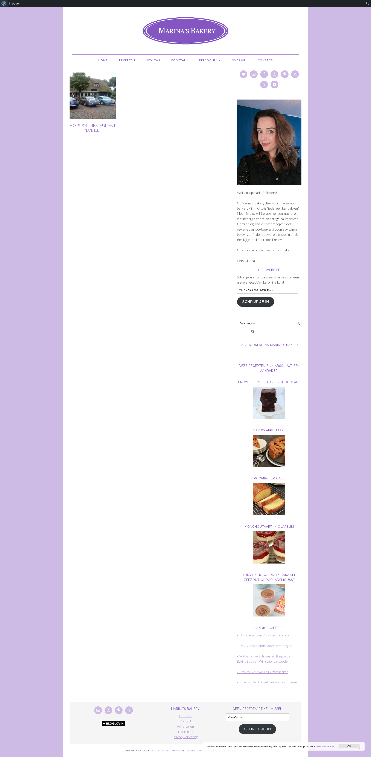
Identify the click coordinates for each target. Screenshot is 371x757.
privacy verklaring (185, 737)
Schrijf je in (255, 302)
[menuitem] (4, 3)
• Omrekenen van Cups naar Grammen (264, 635)
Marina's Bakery (185, 28)
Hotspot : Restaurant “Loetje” (93, 128)
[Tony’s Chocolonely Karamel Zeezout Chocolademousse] (269, 600)
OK (349, 746)
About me (185, 716)
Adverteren (185, 726)
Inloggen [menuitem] (15, 3)
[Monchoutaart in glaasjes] (269, 547)
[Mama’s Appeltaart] (269, 451)
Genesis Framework (201, 750)
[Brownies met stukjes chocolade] (269, 403)
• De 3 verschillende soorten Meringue (264, 646)
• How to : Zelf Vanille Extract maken (262, 672)
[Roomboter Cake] (269, 499)
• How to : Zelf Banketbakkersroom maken (267, 682)
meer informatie (325, 746)
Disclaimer (185, 732)
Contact (185, 721)
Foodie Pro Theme (166, 750)
